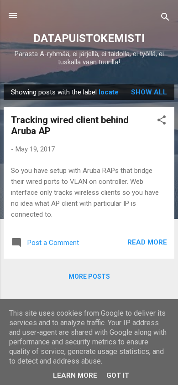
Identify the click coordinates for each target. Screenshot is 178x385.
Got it (117, 375)
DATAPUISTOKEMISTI (89, 38)
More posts (89, 276)
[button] (161, 121)
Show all (149, 92)
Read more (147, 242)
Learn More (75, 375)
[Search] (165, 18)
